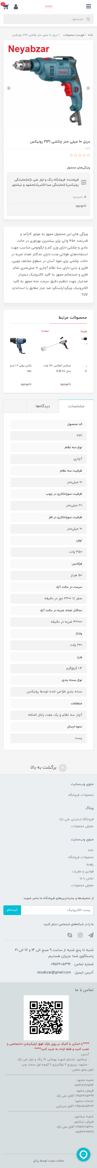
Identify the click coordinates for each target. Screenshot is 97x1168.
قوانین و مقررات (83, 871)
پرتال (36, 1161)
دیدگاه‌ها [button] (43, 406)
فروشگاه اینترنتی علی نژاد (76, 819)
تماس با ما (87, 878)
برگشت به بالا (44, 767)
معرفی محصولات (82, 826)
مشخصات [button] (76, 406)
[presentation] (88, 88)
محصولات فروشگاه (81, 795)
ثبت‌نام (12, 910)
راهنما (90, 864)
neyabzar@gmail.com (54, 972)
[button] (8, 6)
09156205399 (60, 964)
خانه (91, 850)
